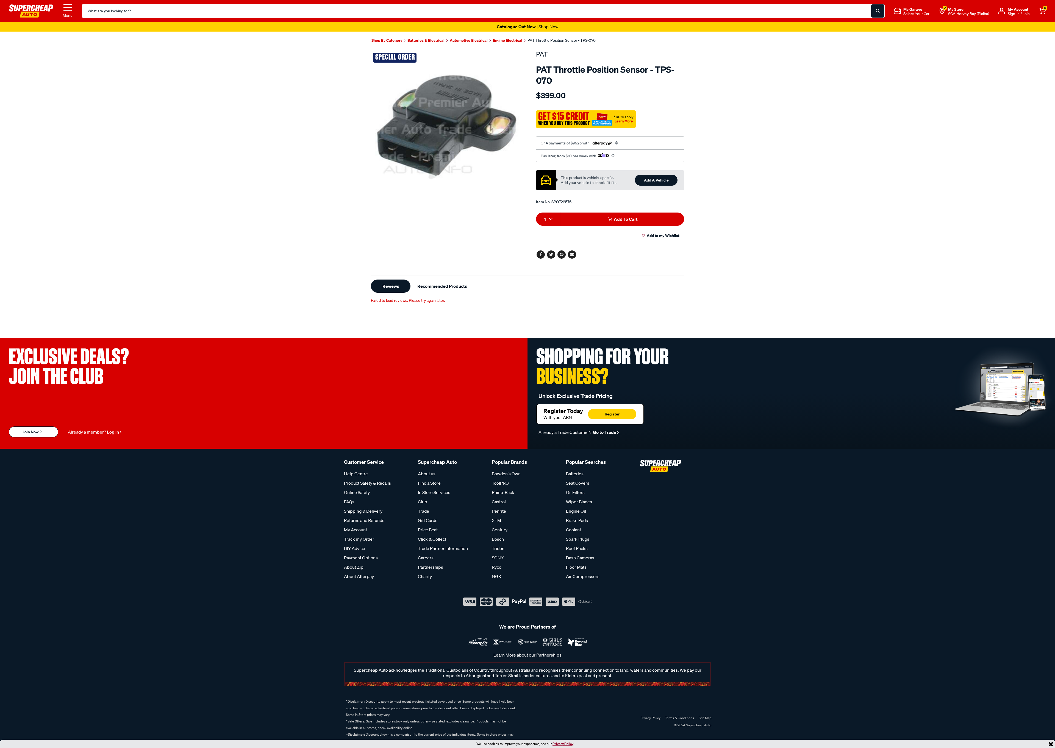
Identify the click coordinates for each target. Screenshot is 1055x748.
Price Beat (428, 529)
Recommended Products (442, 286)
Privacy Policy (563, 743)
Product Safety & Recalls (367, 483)
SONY (498, 557)
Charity (425, 576)
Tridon (498, 548)
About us (426, 473)
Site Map (705, 718)
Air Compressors (582, 576)
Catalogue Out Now (528, 26)
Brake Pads (577, 520)
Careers (426, 557)
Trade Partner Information (443, 548)
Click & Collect (432, 539)
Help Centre (356, 473)
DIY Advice (354, 548)
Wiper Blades (579, 501)
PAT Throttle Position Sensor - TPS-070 (562, 40)
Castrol (499, 501)
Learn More (624, 121)
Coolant (573, 529)
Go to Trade (604, 432)
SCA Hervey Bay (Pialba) (968, 13)
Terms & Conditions (679, 718)
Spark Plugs (577, 539)
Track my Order (359, 539)
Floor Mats (576, 567)
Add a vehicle (656, 180)
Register (612, 414)
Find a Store (429, 483)
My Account (355, 529)
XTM (496, 520)
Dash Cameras (580, 557)
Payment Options (361, 557)
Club (422, 501)
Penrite (499, 511)
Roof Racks (577, 548)
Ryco (496, 567)
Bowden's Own (506, 473)
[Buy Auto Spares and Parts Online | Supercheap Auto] (31, 10)
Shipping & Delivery (363, 511)
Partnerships (430, 567)
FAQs (349, 501)
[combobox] (548, 219)
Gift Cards (427, 520)
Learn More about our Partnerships (527, 655)
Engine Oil (576, 511)
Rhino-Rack (503, 492)
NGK (496, 576)
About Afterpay (359, 576)
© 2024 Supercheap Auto (692, 725)
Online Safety (357, 492)
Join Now (31, 431)
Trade (423, 511)
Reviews (390, 286)
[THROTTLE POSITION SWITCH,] (447, 126)
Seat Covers (577, 483)
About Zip (353, 567)
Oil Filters (575, 492)
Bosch (498, 539)
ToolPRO (500, 483)
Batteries (575, 473)
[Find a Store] (942, 11)
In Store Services (434, 492)
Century (499, 529)
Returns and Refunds (364, 520)
